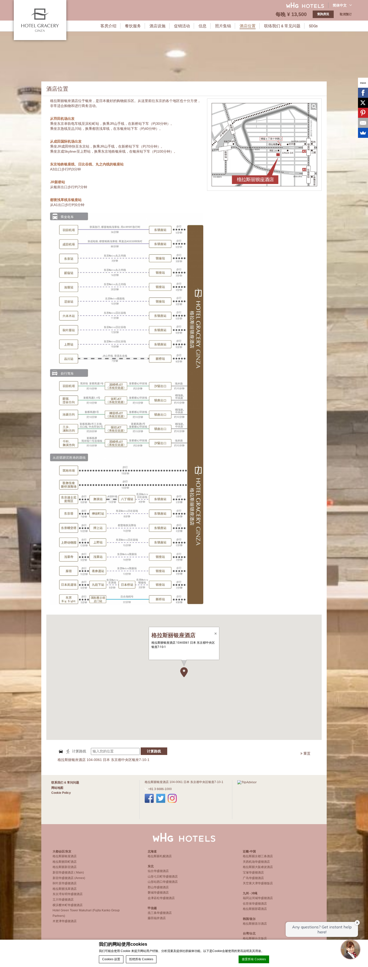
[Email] (363, 123)
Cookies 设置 (111, 959)
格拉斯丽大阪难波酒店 (258, 867)
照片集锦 (223, 26)
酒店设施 (157, 26)
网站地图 (57, 788)
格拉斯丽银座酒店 (65, 856)
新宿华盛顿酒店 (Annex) (69, 878)
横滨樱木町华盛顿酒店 (68, 905)
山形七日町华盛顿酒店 (163, 876)
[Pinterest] (363, 113)
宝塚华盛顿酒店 (253, 872)
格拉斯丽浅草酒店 (65, 889)
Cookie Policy (61, 793)
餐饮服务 (133, 26)
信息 (203, 26)
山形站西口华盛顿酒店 (163, 882)
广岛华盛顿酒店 (253, 878)
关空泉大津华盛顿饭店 (258, 883)
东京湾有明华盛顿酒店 (68, 894)
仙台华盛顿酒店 (158, 871)
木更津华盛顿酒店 (65, 921)
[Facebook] (363, 93)
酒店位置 (248, 26)
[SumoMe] (363, 133)
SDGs (313, 26)
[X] (363, 103)
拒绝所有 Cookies (141, 959)
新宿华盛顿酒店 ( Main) (68, 872)
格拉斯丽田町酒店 (65, 861)
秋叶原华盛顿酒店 (65, 883)
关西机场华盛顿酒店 (256, 861)
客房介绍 (108, 26)
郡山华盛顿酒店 (158, 887)
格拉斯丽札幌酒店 (160, 856)
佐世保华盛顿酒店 (255, 903)
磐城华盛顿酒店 (158, 892)
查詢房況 (323, 14)
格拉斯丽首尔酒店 (255, 923)
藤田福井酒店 (157, 918)
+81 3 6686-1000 (160, 789)
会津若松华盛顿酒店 (161, 898)
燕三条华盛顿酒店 (160, 913)
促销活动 (182, 26)
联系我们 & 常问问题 (65, 782)
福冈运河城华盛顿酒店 (258, 898)
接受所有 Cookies (254, 959)
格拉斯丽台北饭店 (255, 938)
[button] (184, 672)
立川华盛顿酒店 (63, 899)
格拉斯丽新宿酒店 (65, 867)
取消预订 (346, 14)
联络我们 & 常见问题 (282, 26)
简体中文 (340, 5)
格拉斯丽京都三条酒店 (258, 856)
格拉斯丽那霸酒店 (255, 909)
